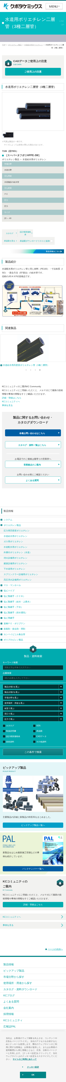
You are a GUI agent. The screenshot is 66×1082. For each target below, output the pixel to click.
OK (32, 1075)
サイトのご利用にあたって (25, 1059)
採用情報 (8, 1014)
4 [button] (39, 370)
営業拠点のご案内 (32, 464)
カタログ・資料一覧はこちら (32, 445)
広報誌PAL (9, 1026)
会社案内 (8, 1007)
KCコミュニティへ (11, 401)
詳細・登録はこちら (11, 398)
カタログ (9, 233)
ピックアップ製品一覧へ (33, 825)
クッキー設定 (33, 1067)
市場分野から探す (13, 976)
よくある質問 (32, 480)
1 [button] (26, 370)
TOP (4, 45)
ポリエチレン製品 (15, 45)
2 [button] (30, 370)
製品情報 (8, 511)
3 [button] (35, 370)
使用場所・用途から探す (17, 983)
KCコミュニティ (13, 1020)
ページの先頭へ (55, 949)
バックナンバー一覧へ (33, 869)
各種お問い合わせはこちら (32, 433)
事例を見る (7, 405)
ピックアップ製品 (13, 970)
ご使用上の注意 (33, 71)
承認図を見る (9, 241)
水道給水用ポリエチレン (33, 45)
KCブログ (9, 995)
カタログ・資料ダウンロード (20, 989)
